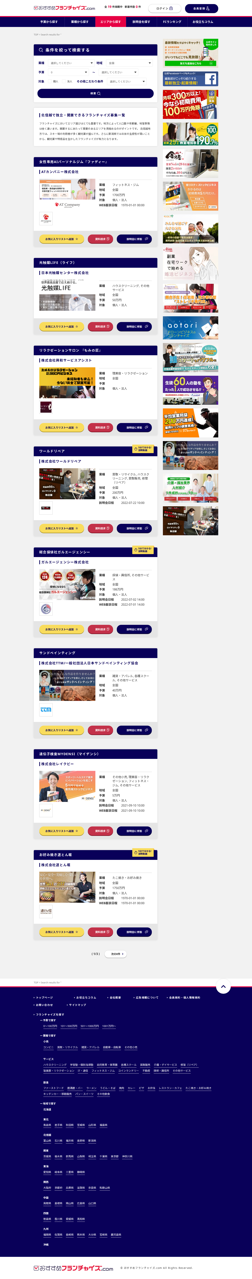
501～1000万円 (90, 1026)
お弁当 (151, 1088)
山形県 (92, 1125)
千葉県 (103, 1156)
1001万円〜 (109, 1026)
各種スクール (129, 1064)
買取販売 (145, 1064)
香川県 (58, 1219)
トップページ (44, 997)
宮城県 (81, 1125)
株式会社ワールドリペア (61, 461)
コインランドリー (128, 1070)
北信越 (47, 1135)
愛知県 (47, 1172)
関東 (46, 1150)
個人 (55, 81)
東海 (46, 1166)
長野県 (81, 1140)
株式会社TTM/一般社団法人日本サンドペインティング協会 (89, 663)
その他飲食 (103, 1094)
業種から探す (80, 22)
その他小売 (131, 1047)
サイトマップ (77, 1005)
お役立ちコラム (203, 22)
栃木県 (58, 1156)
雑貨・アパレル (90, 1047)
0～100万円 (50, 1026)
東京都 (115, 1156)
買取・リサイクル (67, 1047)
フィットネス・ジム (103, 1070)
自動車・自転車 (112, 1047)
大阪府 (47, 1187)
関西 (46, 1182)
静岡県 (81, 1172)
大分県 (92, 1234)
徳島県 (47, 1219)
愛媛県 (70, 1219)
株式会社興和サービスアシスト (66, 360)
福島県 (103, 1125)
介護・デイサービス (165, 1064)
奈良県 (92, 1187)
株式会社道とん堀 (55, 865)
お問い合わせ (44, 1005)
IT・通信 (83, 1070)
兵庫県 (70, 1187)
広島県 (81, 1203)
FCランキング (172, 22)
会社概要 (115, 997)
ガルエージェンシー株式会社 (65, 562)
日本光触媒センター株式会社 (65, 272)
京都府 (58, 1187)
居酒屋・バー (75, 1088)
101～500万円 (69, 1026)
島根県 (58, 1203)
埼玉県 (92, 1156)
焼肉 (121, 1088)
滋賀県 (81, 1187)
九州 (46, 1229)
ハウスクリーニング (55, 1064)
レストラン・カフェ (170, 1088)
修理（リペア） (190, 1064)
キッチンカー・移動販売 (57, 1094)
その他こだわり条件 (90, 81)
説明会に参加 (134, 239)
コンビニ (48, 1047)
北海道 (47, 1109)
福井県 (70, 1140)
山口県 (92, 1203)
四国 (46, 1213)
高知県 (81, 1219)
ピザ (141, 1088)
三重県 (70, 1172)
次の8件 (115, 954)
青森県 (47, 1125)
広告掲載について (147, 997)
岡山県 (70, 1203)
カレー (131, 1088)
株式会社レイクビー (57, 764)
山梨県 (81, 1156)
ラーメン (91, 1088)
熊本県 (81, 1234)
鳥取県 (47, 1203)
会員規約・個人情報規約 (184, 997)
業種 (41, 63)
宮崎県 (103, 1234)
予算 (41, 72)
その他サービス (182, 1070)
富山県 (47, 1140)
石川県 (58, 1140)
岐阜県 (58, 1172)
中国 (46, 1197)
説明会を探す (141, 22)
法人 (69, 81)
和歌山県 (105, 1187)
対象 (41, 81)
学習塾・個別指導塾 (81, 1064)
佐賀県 (58, 1234)
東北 (46, 1119)
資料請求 (100, 239)
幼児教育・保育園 (107, 1064)
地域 (99, 63)
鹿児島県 (116, 1234)
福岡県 (47, 1234)
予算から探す (49, 22)
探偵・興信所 (161, 1070)
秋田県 (70, 1125)
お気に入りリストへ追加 (60, 239)
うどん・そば (107, 1088)
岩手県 (58, 1125)
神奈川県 (127, 1156)
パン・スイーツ (84, 1094)
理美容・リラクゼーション (58, 1070)
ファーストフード (53, 1088)
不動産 (146, 1070)
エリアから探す (110, 22)
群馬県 (70, 1156)
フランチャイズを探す (50, 1014)
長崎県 (70, 1234)
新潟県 (92, 1140)
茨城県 (47, 1156)
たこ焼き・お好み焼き (198, 1088)
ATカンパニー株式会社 (60, 171)
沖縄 (46, 1244)
